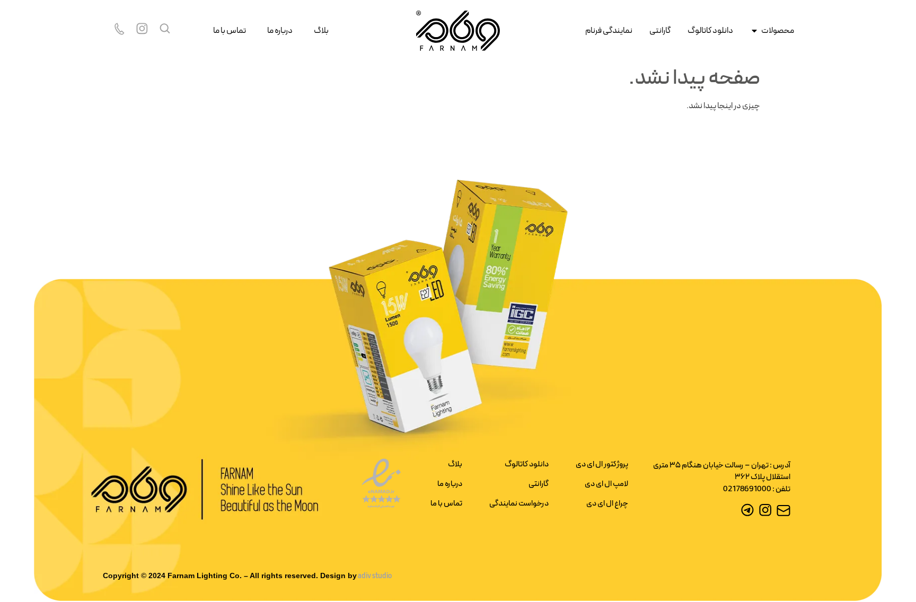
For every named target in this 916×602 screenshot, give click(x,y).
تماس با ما (229, 30)
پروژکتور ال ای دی (602, 464)
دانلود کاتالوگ (527, 464)
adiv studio (374, 576)
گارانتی (539, 484)
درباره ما (280, 30)
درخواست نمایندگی (519, 504)
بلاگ (321, 30)
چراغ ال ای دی (607, 504)
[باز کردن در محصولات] (754, 30)
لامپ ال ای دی (606, 484)
